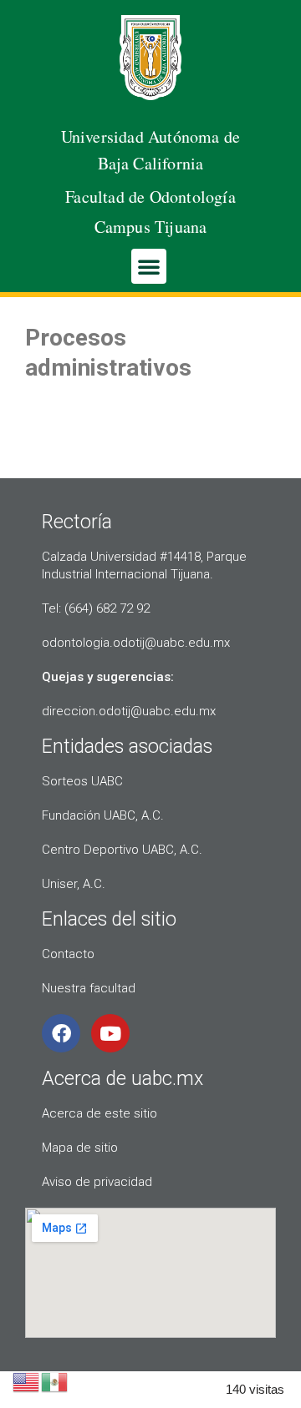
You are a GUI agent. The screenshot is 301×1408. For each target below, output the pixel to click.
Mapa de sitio (80, 1147)
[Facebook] (61, 1033)
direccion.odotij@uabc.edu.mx (129, 711)
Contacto (68, 953)
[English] (27, 1381)
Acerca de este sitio (99, 1113)
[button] (148, 266)
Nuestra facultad (88, 988)
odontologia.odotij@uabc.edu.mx (136, 642)
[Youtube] (110, 1033)
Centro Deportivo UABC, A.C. (122, 849)
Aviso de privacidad (97, 1181)
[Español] (55, 1381)
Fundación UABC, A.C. (103, 815)
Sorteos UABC (82, 781)
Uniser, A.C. (73, 883)
